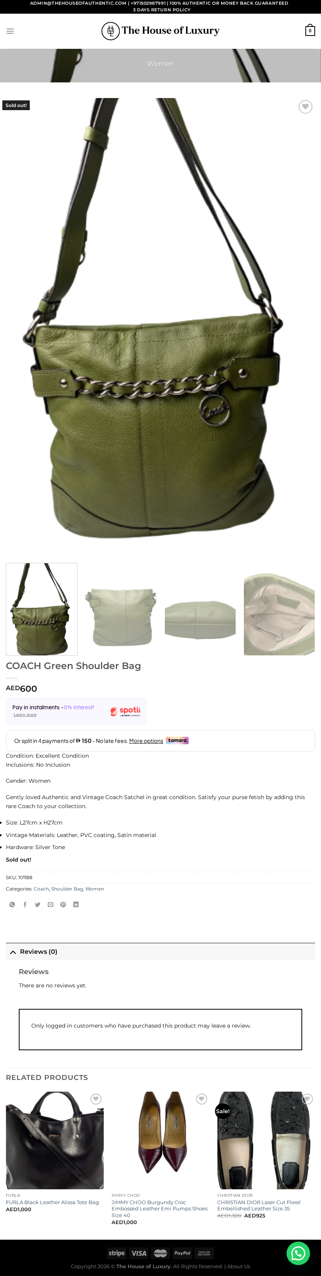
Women (160, 64)
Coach (41, 889)
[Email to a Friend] (50, 905)
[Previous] (6, 1165)
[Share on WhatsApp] (12, 905)
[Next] (303, 609)
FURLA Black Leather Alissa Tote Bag (52, 1202)
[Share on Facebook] (25, 905)
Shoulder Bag (67, 889)
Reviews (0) (39, 951)
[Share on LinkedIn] (76, 905)
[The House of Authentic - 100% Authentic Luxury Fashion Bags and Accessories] (160, 31)
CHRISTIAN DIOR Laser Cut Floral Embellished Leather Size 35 (259, 1205)
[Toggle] (13, 951)
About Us (238, 1266)
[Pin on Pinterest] (63, 905)
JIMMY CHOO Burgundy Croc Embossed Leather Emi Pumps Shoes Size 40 (159, 1209)
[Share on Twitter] (37, 905)
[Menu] (10, 31)
